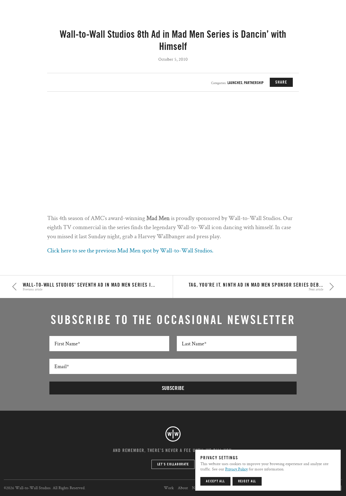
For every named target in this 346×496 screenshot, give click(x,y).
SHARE (281, 82)
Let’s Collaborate (173, 464)
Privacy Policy (236, 469)
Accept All (215, 481)
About (183, 487)
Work (169, 487)
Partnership (254, 83)
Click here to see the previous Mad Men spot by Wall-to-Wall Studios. (130, 250)
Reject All (247, 481)
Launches (234, 83)
